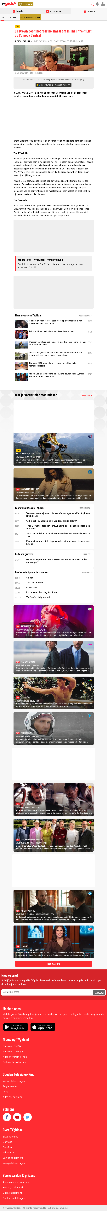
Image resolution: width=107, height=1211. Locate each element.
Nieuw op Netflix (12, 1046)
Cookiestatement (12, 1193)
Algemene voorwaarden (16, 1182)
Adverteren (9, 1152)
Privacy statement (13, 1187)
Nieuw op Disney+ (13, 1051)
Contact (7, 1142)
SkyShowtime (10, 1136)
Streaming (12, 17)
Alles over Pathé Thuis (15, 1057)
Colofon (7, 1147)
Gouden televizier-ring (30, 17)
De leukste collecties (14, 1062)
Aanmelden (99, 992)
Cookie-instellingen (14, 1198)
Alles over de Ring (13, 1097)
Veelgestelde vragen (14, 1081)
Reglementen (10, 1086)
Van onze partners (13, 1158)
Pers (5, 1092)
